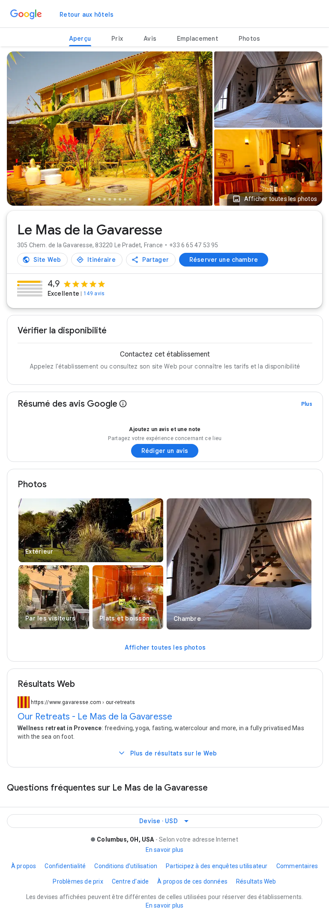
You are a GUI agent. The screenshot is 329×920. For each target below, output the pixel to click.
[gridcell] (268, 89)
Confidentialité (65, 866)
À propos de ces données (192, 881)
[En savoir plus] (123, 404)
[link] (87, 14)
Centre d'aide (130, 881)
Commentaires (297, 866)
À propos (23, 866)
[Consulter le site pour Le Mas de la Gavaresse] (42, 259)
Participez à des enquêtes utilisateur (216, 866)
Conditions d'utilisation (125, 866)
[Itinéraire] (97, 259)
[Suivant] (201, 130)
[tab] (80, 38)
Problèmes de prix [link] (78, 881)
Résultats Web (256, 881)
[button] (274, 199)
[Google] (26, 14)
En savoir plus (165, 849)
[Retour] (18, 130)
